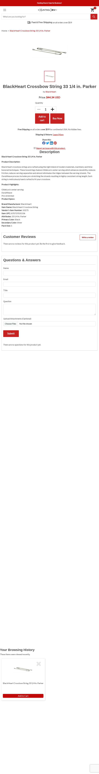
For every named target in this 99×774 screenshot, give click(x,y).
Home (4, 30)
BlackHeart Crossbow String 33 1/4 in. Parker (30, 30)
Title (5, 290)
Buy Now (57, 118)
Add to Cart (23, 696)
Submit (11, 333)
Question (7, 301)
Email (5, 279)
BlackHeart (51, 91)
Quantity (39, 102)
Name (6, 268)
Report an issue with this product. (50, 148)
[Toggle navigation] (5, 10)
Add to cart (42, 118)
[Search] (93, 16)
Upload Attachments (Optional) (17, 318)
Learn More (58, 134)
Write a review (88, 237)
